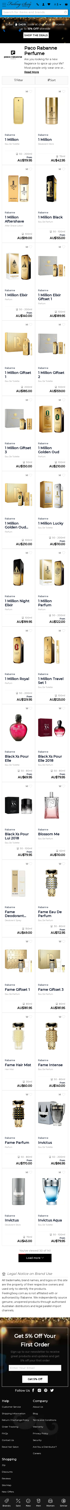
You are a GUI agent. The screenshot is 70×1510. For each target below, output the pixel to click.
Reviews (6, 1478)
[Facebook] (33, 1391)
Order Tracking (10, 1426)
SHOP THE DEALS (36, 35)
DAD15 (22, 24)
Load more (33, 1258)
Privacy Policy (40, 1433)
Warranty (38, 1426)
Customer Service (11, 1406)
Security (37, 1440)
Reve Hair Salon (10, 1446)
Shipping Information (13, 1413)
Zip (3, 1465)
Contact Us (8, 1440)
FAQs (5, 1433)
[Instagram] (39, 1391)
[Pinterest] (46, 1391)
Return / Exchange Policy (15, 1420)
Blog (35, 1413)
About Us (38, 1406)
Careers (37, 1453)
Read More (31, 72)
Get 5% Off (35, 1379)
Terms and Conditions (44, 1420)
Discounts (7, 1471)
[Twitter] (52, 1391)
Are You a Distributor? (45, 1446)
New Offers (8, 1491)
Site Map (6, 1485)
